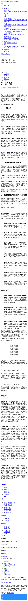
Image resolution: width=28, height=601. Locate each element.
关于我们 (3, 484)
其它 (5, 535)
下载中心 (6, 79)
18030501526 (4, 556)
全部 (5, 16)
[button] (3, 59)
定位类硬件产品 (8, 507)
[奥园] (5, 568)
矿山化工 (6, 533)
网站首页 (6, 8)
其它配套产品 (7, 512)
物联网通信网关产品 (9, 502)
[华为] (5, 573)
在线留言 (6, 74)
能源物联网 (7, 528)
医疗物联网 (7, 527)
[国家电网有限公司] (9, 565)
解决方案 (3, 523)
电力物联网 (7, 532)
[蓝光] (5, 570)
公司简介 (6, 72)
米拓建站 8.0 (10, 593)
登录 (5, 5)
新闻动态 (3, 515)
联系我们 (6, 77)
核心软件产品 (7, 510)
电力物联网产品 (8, 505)
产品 (5, 152)
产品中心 (3, 499)
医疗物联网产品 (8, 504)
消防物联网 (7, 530)
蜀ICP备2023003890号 (7, 582)
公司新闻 (6, 520)
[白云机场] (7, 566)
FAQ (5, 80)
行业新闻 (6, 518)
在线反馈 (6, 75)
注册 (8, 5)
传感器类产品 (7, 509)
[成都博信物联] (14, 1)
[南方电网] (7, 563)
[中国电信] (7, 571)
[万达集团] (7, 575)
